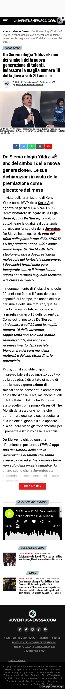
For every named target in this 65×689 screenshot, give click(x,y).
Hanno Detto (21, 31)
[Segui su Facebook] (19, 629)
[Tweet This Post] (24, 146)
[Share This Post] (32, 146)
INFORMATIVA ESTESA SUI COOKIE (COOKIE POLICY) (34, 646)
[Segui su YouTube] (45, 629)
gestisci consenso (17, 660)
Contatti (44, 638)
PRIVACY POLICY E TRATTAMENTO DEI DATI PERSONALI (34, 642)
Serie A (44, 203)
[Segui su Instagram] (32, 629)
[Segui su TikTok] (38, 629)
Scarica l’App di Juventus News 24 (20, 638)
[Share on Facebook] (16, 146)
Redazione (56, 638)
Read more (31, 486)
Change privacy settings (52, 687)
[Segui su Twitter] (26, 629)
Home (6, 31)
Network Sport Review (34, 651)
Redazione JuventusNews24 (29, 84)
